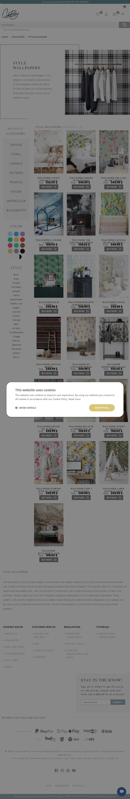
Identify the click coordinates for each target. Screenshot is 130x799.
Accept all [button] (102, 407)
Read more (75, 399)
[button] (25, 407)
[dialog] (65, 399)
